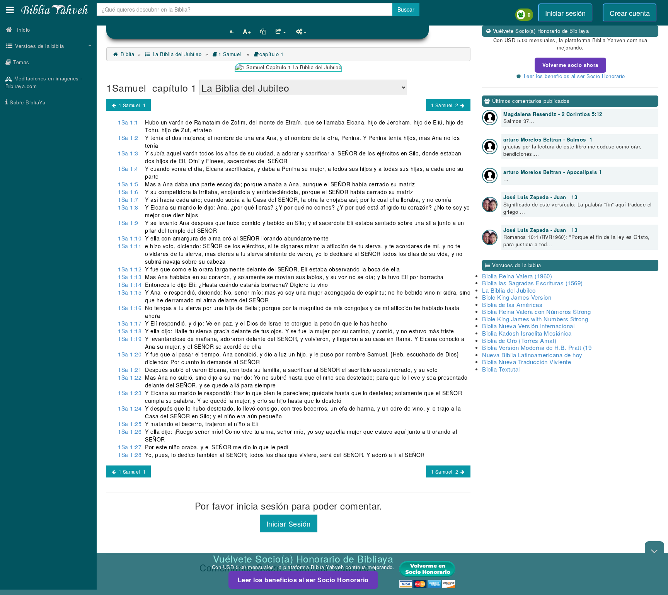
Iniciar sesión (565, 13)
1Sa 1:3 (128, 153)
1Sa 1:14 (129, 284)
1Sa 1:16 (129, 308)
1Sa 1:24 (129, 408)
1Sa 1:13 (129, 277)
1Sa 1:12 (129, 269)
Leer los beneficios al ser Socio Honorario (303, 579)
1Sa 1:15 (129, 292)
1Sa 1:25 (129, 424)
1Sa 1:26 (129, 431)
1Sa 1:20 (129, 354)
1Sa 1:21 (129, 369)
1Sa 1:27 (129, 447)
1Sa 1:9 (128, 223)
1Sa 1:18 (129, 331)
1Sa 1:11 (129, 246)
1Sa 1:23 (129, 393)
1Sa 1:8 (128, 207)
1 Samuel (230, 54)
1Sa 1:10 (129, 238)
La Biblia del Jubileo (176, 54)
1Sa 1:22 (129, 377)
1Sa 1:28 (129, 455)
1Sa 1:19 (129, 339)
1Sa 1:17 (129, 323)
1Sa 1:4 (128, 168)
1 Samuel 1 (131, 105)
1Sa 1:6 (128, 192)
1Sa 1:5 (128, 184)
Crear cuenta (630, 13)
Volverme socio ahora (570, 64)
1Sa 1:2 (128, 138)
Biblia (126, 54)
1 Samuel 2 (445, 105)
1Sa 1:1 (128, 122)
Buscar (405, 9)
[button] (10, 9)
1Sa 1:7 (128, 199)
